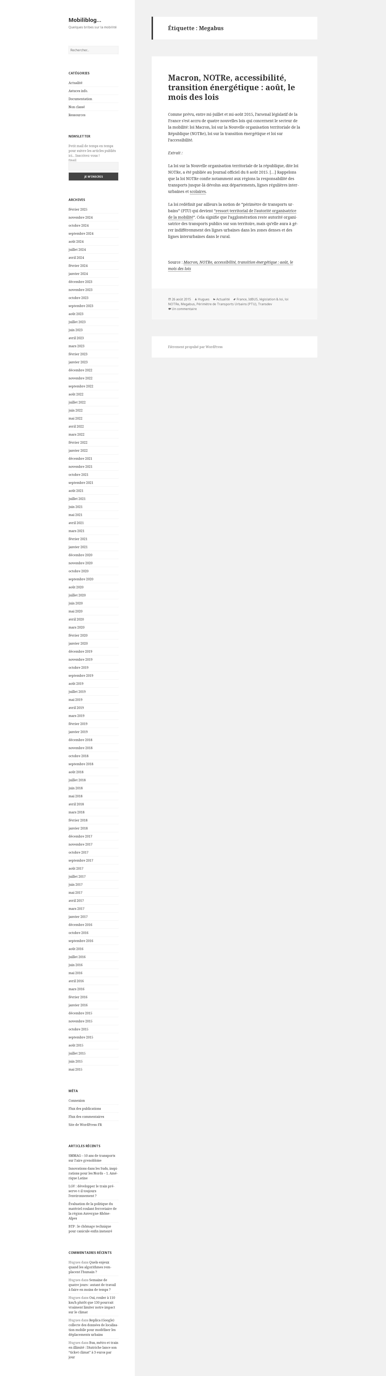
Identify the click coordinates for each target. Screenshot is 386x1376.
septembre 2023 (81, 306)
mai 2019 (75, 699)
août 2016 (76, 949)
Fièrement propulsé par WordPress (195, 347)
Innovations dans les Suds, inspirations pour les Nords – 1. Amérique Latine (93, 1173)
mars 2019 (76, 716)
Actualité (75, 83)
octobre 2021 (78, 474)
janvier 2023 (78, 362)
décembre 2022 (80, 370)
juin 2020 (76, 603)
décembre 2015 (80, 1013)
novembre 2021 (80, 466)
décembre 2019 (80, 651)
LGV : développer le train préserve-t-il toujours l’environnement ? (92, 1191)
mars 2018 (76, 812)
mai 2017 (75, 892)
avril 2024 (76, 257)
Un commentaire (184, 309)
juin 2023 (76, 330)
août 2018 (76, 772)
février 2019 (78, 724)
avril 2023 (76, 338)
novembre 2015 (80, 1021)
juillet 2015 (77, 1053)
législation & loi (271, 299)
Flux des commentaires (86, 1116)
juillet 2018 (77, 780)
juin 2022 (76, 410)
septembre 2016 (81, 941)
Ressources (77, 115)
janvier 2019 (78, 732)
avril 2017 (76, 900)
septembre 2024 (81, 233)
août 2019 (76, 683)
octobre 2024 (78, 225)
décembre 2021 (80, 458)
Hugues (203, 299)
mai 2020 (75, 611)
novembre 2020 (80, 563)
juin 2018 (76, 788)
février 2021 (78, 539)
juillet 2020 (77, 595)
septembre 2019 (81, 675)
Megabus (188, 304)
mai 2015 (75, 1069)
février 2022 (78, 442)
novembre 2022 (80, 378)
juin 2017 (76, 884)
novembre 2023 (80, 290)
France (242, 299)
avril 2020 (76, 619)
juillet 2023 (77, 322)
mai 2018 (75, 796)
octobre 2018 (78, 756)
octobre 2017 (78, 852)
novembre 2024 (80, 217)
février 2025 (78, 209)
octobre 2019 (78, 667)
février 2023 (78, 354)
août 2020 (76, 587)
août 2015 (76, 1045)
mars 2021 (76, 531)
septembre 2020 (81, 579)
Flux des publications (85, 1108)
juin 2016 (76, 965)
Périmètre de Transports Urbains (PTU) (226, 304)
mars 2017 (76, 908)
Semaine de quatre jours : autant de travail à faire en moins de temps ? (92, 1285)
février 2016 (78, 997)
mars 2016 (76, 989)
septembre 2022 (81, 386)
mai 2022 (75, 418)
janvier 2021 (78, 547)
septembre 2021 (81, 482)
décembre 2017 (80, 836)
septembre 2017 (81, 860)
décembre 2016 (80, 924)
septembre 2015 (81, 1037)
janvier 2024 (78, 273)
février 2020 (78, 635)
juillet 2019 (77, 691)
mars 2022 (76, 434)
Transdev (265, 304)
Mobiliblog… (85, 20)
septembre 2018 (81, 764)
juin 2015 (76, 1061)
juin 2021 (76, 507)
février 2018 (78, 820)
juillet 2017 (77, 876)
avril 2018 (76, 804)
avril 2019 (76, 707)
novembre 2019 (80, 659)
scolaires (198, 191)
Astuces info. (78, 91)
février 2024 (78, 265)
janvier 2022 (78, 450)
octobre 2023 (78, 298)
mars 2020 (76, 627)
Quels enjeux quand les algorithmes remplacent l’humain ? (90, 1267)
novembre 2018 (80, 748)
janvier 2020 (78, 643)
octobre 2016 (78, 933)
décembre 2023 (80, 282)
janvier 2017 (78, 916)
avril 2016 (76, 981)
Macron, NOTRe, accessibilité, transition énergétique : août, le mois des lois (231, 87)
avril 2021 (76, 523)
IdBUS (253, 299)
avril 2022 (76, 426)
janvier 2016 (78, 1005)
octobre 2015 (78, 1029)
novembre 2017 (80, 844)
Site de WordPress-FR (85, 1124)
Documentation (80, 99)
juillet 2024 (77, 249)
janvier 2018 (78, 828)
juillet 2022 (77, 402)
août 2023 (76, 314)
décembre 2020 (80, 555)
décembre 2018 (80, 740)
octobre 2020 (78, 571)
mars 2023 (76, 346)
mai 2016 (75, 973)
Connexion (77, 1100)
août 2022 (76, 394)
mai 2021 (75, 515)
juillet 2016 (77, 957)
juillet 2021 (77, 499)
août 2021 (76, 490)
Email (72, 160)
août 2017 (76, 868)
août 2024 (76, 241)
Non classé (77, 107)
